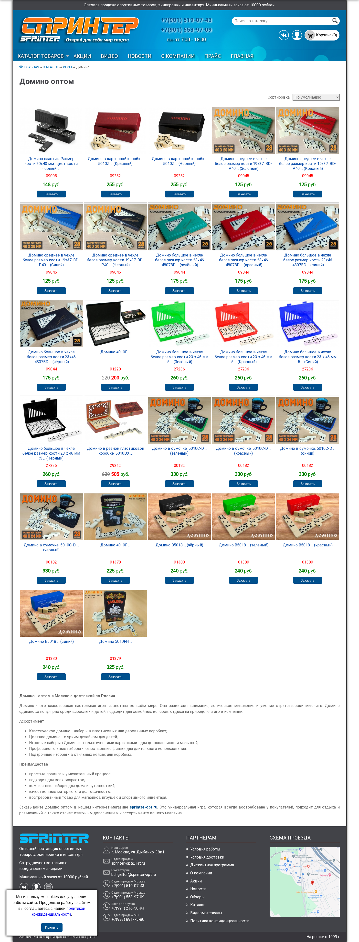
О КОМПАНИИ (178, 56)
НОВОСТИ (139, 56)
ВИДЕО (109, 56)
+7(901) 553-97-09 (186, 29)
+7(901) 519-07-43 (186, 20)
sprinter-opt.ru (143, 807)
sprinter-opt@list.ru (128, 863)
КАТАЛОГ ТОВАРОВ (41, 56)
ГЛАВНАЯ (242, 56)
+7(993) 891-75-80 (127, 919)
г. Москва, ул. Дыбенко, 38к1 (137, 852)
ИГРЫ (67, 67)
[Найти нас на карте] (305, 915)
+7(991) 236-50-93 (127, 908)
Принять (52, 927)
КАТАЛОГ (51, 67)
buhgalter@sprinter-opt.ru (133, 874)
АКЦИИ (82, 56)
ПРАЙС (212, 56)
